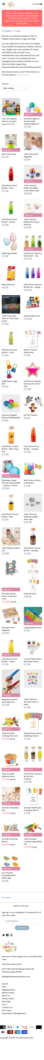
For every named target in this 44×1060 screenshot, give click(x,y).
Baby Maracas (8, 284)
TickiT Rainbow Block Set (11, 549)
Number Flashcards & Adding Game (32, 809)
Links (4, 986)
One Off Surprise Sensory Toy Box (9, 120)
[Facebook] (7, 935)
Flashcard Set (30, 593)
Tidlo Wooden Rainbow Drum (8, 775)
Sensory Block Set (32, 316)
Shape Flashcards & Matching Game (33, 734)
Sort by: (5, 84)
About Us (6, 995)
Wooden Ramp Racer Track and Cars (9, 596)
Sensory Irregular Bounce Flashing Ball (11, 416)
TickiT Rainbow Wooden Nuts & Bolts (31, 702)
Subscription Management (14, 1013)
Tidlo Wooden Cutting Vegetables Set (33, 841)
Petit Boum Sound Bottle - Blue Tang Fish (10, 449)
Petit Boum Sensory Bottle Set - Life (33, 254)
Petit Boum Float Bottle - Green (9, 220)
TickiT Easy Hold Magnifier (31, 155)
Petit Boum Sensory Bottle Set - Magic (33, 285)
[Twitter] (3, 935)
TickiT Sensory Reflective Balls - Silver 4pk (31, 517)
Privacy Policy (8, 998)
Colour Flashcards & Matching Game (33, 660)
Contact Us (7, 1007)
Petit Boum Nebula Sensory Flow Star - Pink (32, 384)
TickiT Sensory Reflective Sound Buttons (31, 222)
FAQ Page (6, 1001)
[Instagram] (11, 935)
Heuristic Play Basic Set (10, 809)
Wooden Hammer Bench (10, 840)
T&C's (4, 1004)
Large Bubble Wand (32, 627)
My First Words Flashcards (30, 351)
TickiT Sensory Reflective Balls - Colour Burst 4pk (31, 188)
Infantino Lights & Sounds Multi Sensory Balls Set (31, 121)
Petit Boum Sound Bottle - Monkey (32, 549)
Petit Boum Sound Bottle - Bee (10, 515)
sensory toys (22, 74)
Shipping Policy (8, 989)
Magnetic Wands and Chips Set (9, 700)
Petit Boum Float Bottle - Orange (31, 447)
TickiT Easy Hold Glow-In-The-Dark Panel (10, 318)
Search (5, 984)
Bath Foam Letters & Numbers (32, 481)
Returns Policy (8, 992)
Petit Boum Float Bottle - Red (9, 186)
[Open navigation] (4, 4)
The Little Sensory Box (24, 1038)
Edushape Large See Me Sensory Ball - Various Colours (11, 483)
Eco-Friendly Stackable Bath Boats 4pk (9, 875)
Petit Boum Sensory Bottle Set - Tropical (33, 776)
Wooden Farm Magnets (8, 628)
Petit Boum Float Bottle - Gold (9, 351)
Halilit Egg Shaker (9, 253)
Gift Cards (6, 1010)
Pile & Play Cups (9, 154)
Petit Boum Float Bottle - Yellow (9, 660)
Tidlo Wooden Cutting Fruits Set (10, 734)
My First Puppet (31, 415)
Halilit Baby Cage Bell (9, 382)
